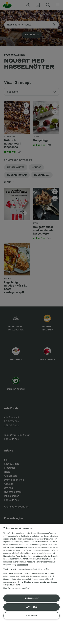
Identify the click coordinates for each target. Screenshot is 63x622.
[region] (31, 573)
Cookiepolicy (22, 565)
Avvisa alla (31, 607)
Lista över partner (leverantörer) (16, 588)
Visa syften (31, 615)
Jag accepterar (31, 598)
